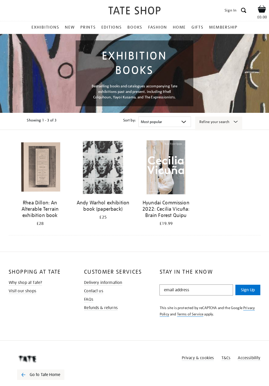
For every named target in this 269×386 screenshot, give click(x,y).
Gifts (198, 27)
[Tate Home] (44, 359)
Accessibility (249, 358)
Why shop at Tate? (25, 282)
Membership (223, 27)
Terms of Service (190, 314)
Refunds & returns (101, 307)
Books (134, 27)
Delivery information (103, 282)
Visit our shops (22, 291)
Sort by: (129, 120)
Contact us (93, 291)
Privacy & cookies (198, 358)
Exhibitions (45, 27)
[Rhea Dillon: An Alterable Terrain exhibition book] (40, 168)
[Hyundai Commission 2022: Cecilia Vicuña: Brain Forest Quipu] (166, 168)
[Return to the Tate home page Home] (134, 11)
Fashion (157, 27)
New (70, 27)
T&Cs (226, 358)
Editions (111, 27)
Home (179, 27)
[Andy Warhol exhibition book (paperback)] (103, 168)
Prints (88, 27)
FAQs (88, 299)
